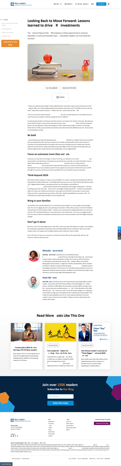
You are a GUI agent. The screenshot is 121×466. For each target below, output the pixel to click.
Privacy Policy (51, 434)
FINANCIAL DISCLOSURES (83, 458)
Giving (49, 429)
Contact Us (101, 4)
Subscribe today (60, 403)
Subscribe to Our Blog (10, 43)
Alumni (50, 425)
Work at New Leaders (71, 427)
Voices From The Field (69, 88)
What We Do (51, 421)
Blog (92, 4)
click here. (29, 451)
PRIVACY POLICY (100, 458)
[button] (58, 4)
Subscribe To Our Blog (102, 423)
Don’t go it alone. (6, 36)
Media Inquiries (69, 423)
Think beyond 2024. (7, 29)
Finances (50, 436)
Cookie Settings (6, 464)
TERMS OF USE (92, 458)
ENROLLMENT (107, 458)
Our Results (51, 423)
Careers (50, 427)
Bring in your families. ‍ (8, 32)
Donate (68, 429)
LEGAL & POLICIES (72, 458)
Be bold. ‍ (6, 19)
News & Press (51, 432)
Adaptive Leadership (51, 88)
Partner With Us (70, 425)
